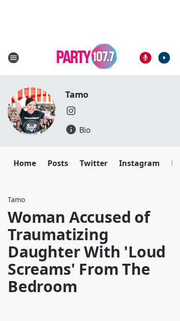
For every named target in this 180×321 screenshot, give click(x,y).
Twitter (94, 163)
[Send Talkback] (145, 58)
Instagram (139, 163)
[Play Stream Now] (164, 58)
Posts (58, 163)
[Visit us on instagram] (71, 110)
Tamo (76, 94)
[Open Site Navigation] (13, 58)
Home (24, 163)
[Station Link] (87, 57)
